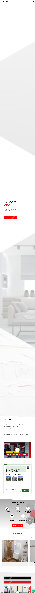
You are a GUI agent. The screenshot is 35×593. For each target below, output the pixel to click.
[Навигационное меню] (33, 1)
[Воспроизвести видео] (17, 450)
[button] (10, 217)
